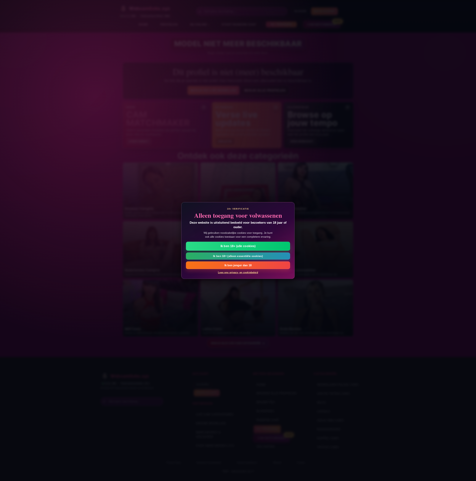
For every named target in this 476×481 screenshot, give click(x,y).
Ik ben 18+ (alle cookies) (238, 246)
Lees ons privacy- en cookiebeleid (238, 272)
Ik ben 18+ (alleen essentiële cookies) (238, 256)
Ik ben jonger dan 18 (238, 265)
